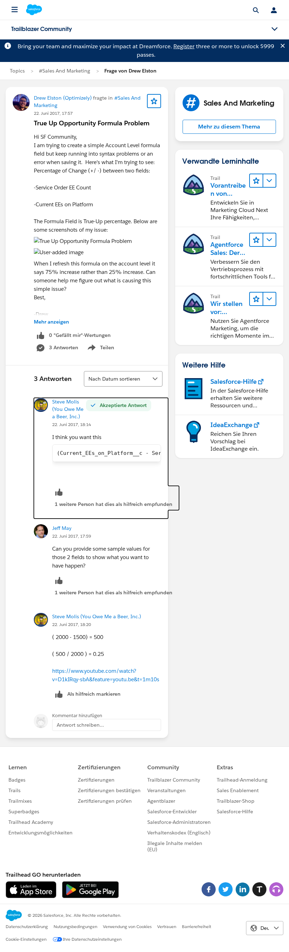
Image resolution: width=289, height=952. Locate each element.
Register (184, 46)
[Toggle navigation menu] (274, 29)
